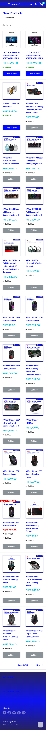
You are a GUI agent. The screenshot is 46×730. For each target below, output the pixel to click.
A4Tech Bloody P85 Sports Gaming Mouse (34, 474)
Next (38, 665)
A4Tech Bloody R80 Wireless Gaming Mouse (11, 579)
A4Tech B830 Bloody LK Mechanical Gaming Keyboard (34, 161)
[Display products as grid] (38, 25)
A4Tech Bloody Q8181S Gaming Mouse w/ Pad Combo (32, 526)
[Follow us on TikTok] (19, 712)
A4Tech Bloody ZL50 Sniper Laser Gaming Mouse (34, 634)
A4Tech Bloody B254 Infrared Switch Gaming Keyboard (11, 423)
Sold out (34, 127)
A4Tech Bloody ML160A (32, 421)
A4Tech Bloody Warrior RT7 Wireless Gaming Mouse (10, 635)
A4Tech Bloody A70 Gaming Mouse (34, 318)
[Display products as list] (42, 25)
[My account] (36, 4)
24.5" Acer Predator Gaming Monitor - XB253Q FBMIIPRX (11, 55)
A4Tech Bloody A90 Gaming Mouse (11, 367)
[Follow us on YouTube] (14, 712)
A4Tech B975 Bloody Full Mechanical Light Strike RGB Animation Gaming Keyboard (11, 266)
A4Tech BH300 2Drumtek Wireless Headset (34, 263)
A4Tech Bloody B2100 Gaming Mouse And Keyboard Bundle (33, 370)
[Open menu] (4, 4)
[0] (41, 4)
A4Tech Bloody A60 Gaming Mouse (11, 318)
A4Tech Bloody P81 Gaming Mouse (11, 472)
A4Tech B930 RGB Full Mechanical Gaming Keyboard (34, 212)
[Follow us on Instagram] (9, 712)
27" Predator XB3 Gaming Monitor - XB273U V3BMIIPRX (34, 55)
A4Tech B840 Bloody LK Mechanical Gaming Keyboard (11, 212)
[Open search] (31, 4)
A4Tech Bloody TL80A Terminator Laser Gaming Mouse (34, 581)
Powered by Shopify (10, 725)
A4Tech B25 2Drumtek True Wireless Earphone (11, 161)
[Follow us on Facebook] (4, 712)
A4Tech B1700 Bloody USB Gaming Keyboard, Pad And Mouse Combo (34, 108)
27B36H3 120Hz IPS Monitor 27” (11, 105)
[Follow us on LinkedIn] (24, 712)
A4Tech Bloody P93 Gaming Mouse (11, 524)
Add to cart (12, 73)
